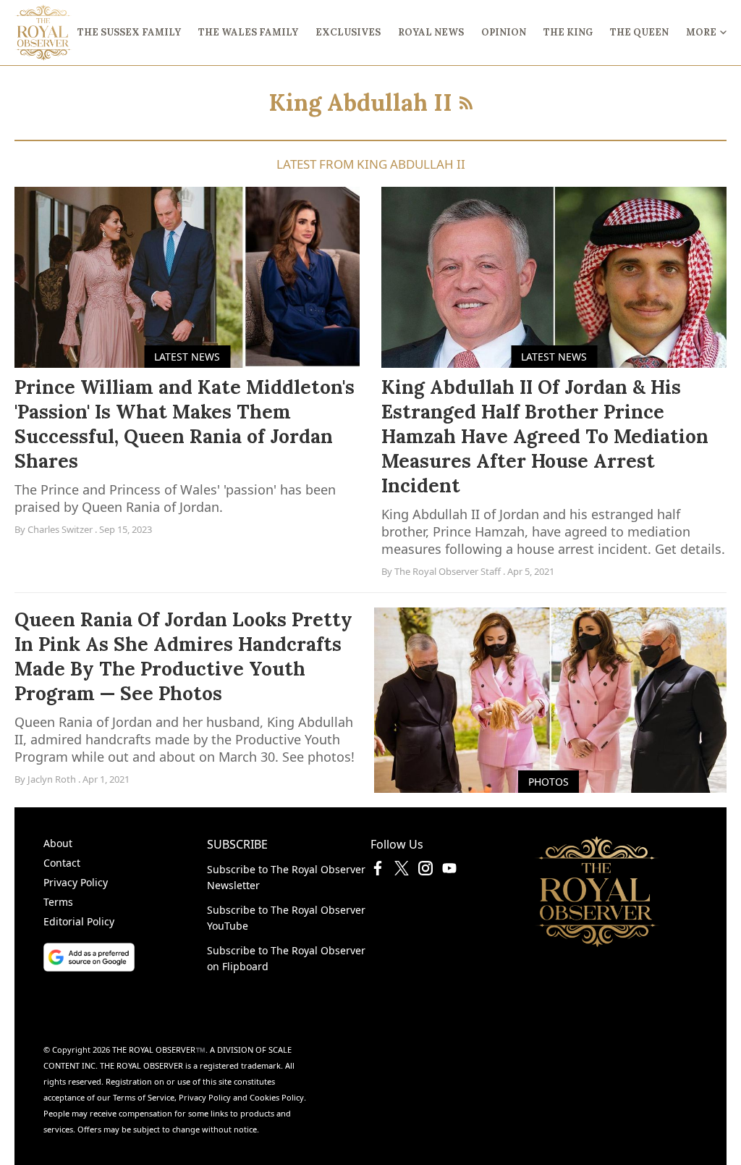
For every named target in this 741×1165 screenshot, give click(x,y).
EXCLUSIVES (348, 32)
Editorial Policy (78, 921)
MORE (701, 32)
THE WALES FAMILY (248, 32)
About (57, 843)
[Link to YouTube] (449, 871)
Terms (58, 902)
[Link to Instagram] (425, 871)
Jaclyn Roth (51, 779)
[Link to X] (401, 871)
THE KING (568, 32)
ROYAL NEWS (431, 32)
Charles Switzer (60, 529)
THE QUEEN (639, 32)
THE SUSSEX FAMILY (129, 32)
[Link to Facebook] (377, 871)
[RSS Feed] (466, 102)
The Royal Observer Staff (447, 571)
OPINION (503, 32)
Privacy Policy (75, 882)
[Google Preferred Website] (125, 957)
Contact (61, 863)
